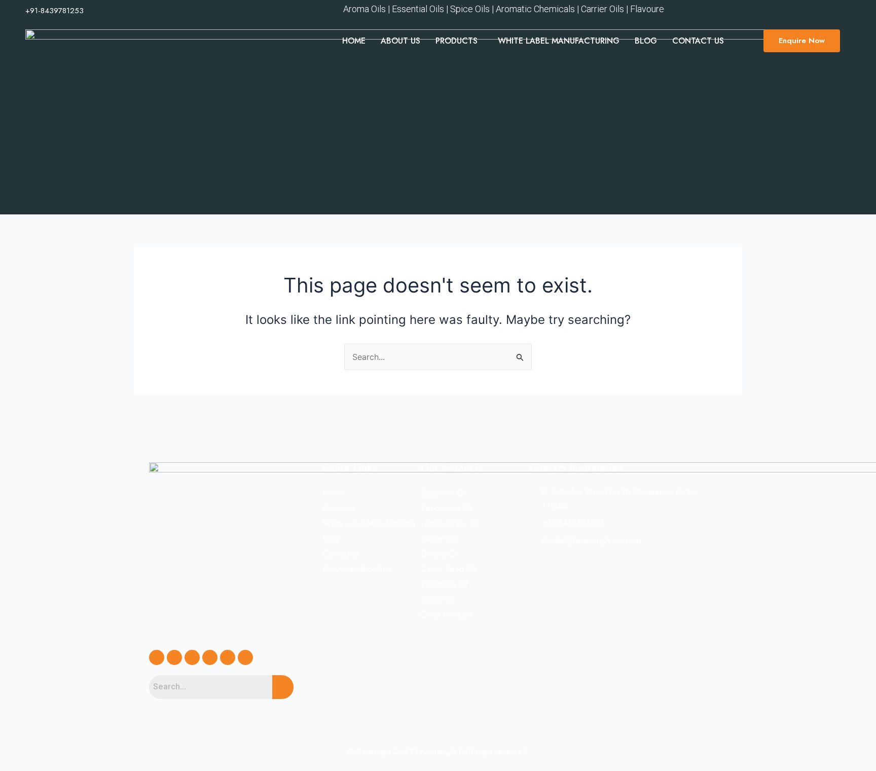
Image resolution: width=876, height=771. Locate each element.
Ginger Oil (439, 538)
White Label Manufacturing (558, 41)
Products (456, 41)
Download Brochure (357, 569)
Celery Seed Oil (448, 569)
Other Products (447, 614)
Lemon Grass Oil (450, 523)
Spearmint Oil (443, 493)
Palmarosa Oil (444, 584)
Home (354, 41)
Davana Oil (440, 554)
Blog (646, 41)
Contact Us (698, 41)
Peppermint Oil (446, 508)
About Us (400, 41)
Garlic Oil (437, 599)
